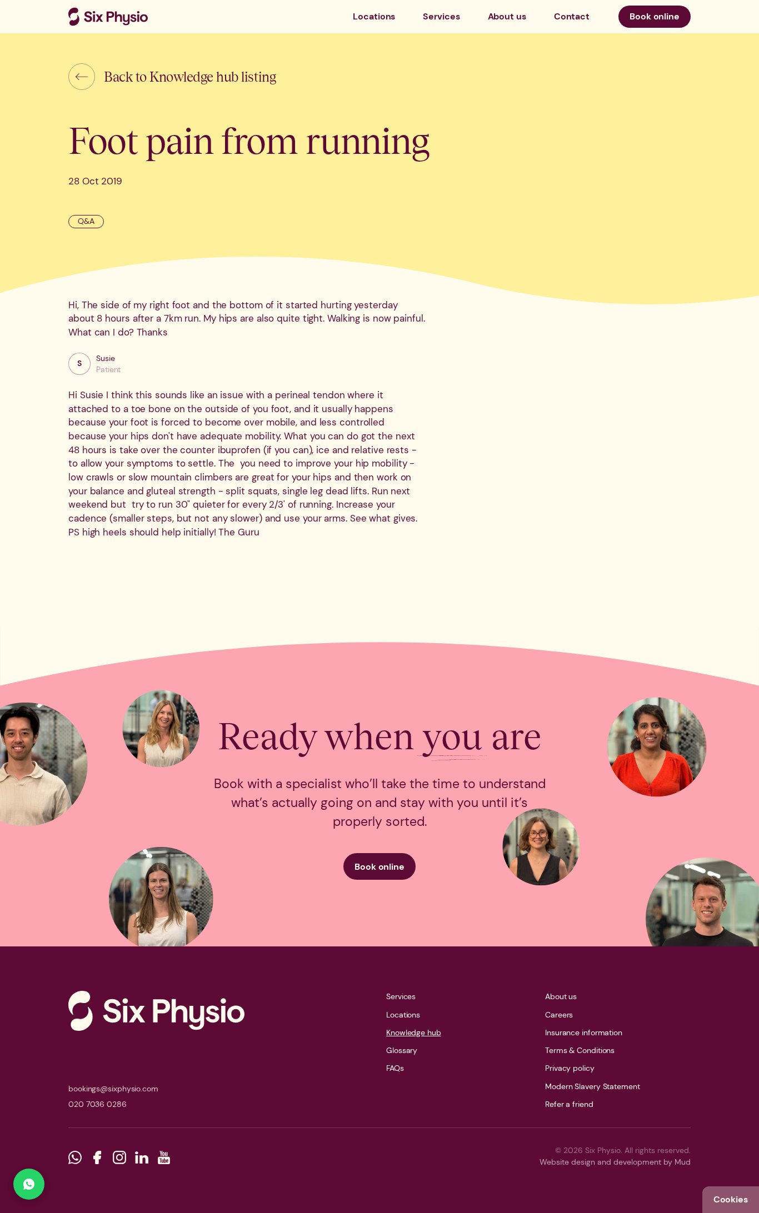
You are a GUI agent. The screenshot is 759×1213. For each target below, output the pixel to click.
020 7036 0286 (97, 1104)
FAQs (395, 1068)
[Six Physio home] (108, 16)
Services (441, 16)
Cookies (730, 1199)
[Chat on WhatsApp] (28, 1184)
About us (507, 16)
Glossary (401, 1050)
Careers (559, 1015)
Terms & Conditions (580, 1050)
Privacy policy (570, 1068)
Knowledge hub (413, 1032)
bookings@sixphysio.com (113, 1089)
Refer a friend (569, 1104)
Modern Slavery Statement (592, 1086)
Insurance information (583, 1032)
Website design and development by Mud (615, 1162)
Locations (374, 16)
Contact (572, 16)
